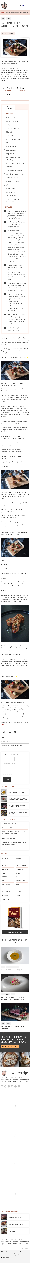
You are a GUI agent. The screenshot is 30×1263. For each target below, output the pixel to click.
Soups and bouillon (12, 967)
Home (2, 12)
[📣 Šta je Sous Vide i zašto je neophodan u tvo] (15, 1194)
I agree (24, 1261)
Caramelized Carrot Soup (11, 970)
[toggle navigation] (28, 5)
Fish (13, 994)
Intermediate (5, 994)
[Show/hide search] (20, 5)
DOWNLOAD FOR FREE (15, 932)
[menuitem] (23, 5)
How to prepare (9, 107)
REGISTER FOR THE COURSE (9, 1046)
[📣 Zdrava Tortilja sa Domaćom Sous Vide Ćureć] (15, 1135)
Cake (8, 18)
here (2, 724)
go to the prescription (7, 33)
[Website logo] (4, 5)
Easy (3, 18)
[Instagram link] (2, 1086)
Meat (8, 1023)
